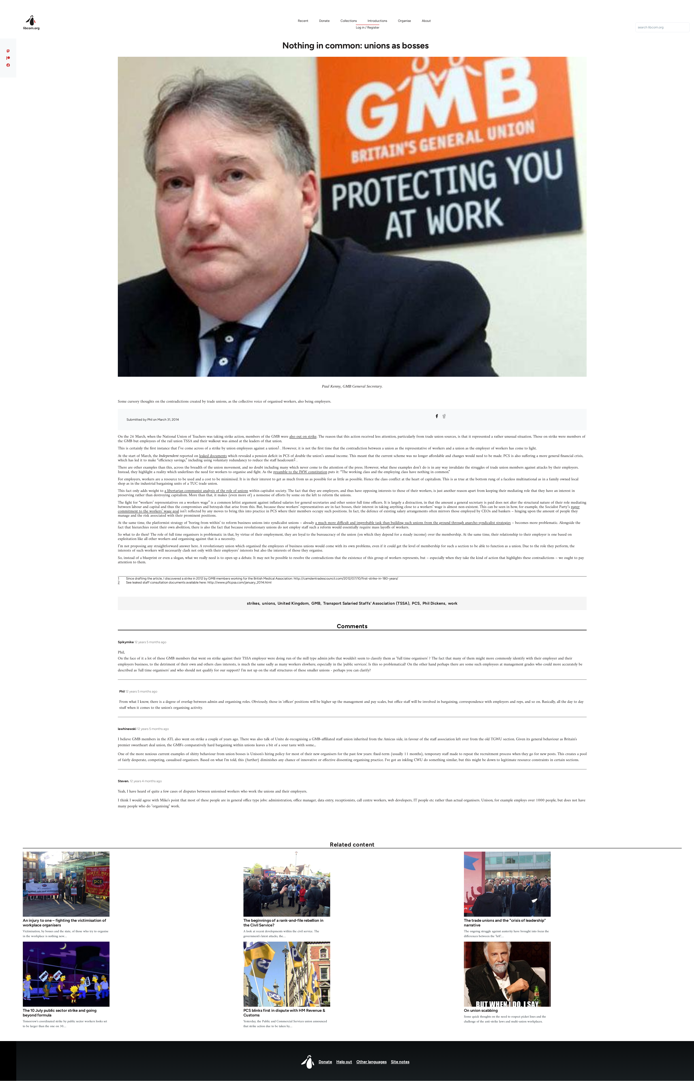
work (453, 603)
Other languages (371, 1061)
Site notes (400, 1061)
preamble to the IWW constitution (300, 472)
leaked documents (213, 456)
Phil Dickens (434, 603)
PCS (416, 603)
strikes (253, 603)
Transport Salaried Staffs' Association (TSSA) (366, 603)
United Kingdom (293, 603)
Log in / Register (367, 27)
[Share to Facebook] (437, 416)
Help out (344, 1061)
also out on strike (302, 436)
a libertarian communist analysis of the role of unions (206, 490)
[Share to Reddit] (444, 416)
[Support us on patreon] (8, 58)
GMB (315, 603)
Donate (325, 1061)
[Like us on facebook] (8, 65)
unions (268, 603)
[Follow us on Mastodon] (8, 51)
